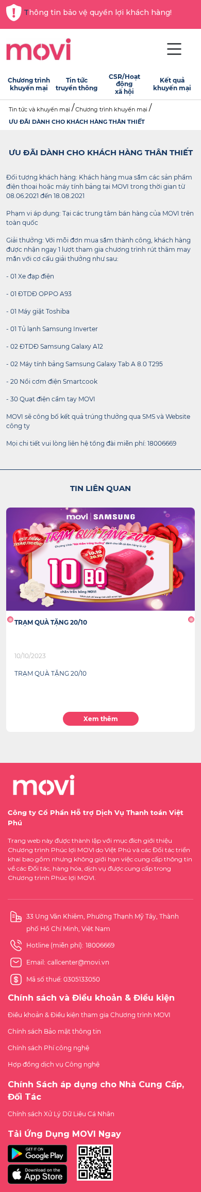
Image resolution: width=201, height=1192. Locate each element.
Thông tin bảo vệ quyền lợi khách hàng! (98, 12)
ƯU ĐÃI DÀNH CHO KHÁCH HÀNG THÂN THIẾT (77, 121)
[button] (10, 619)
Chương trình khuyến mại (111, 109)
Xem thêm (100, 719)
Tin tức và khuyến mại (39, 109)
